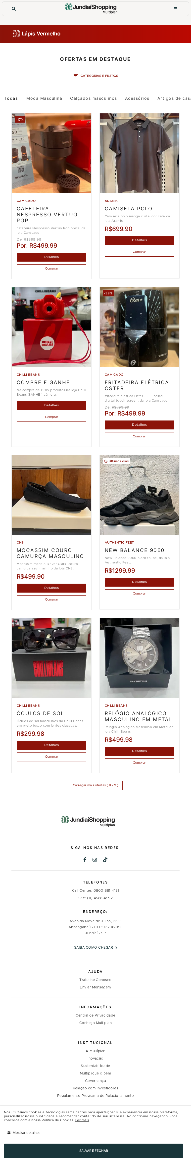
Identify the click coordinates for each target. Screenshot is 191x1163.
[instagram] (95, 860)
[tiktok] (105, 860)
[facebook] (85, 860)
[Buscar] (14, 9)
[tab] (11, 98)
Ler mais (82, 1120)
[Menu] (175, 9)
